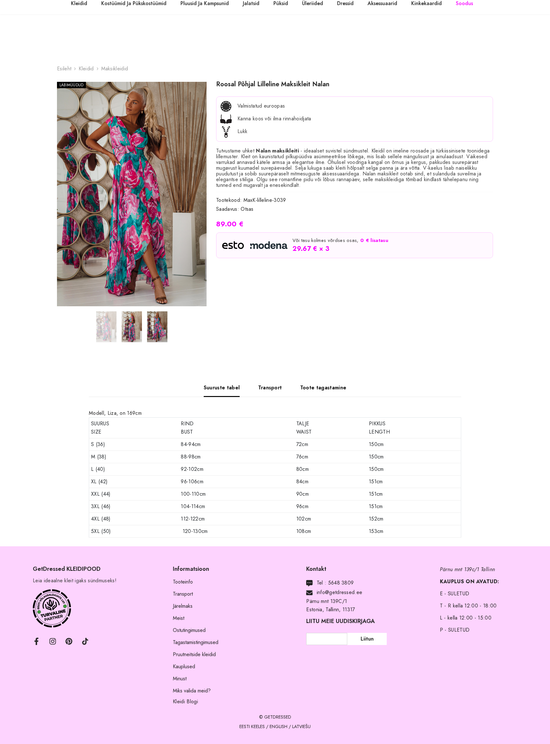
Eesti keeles (252, 726)
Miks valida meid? (192, 690)
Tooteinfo (183, 581)
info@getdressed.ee (340, 592)
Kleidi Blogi (185, 701)
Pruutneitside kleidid (194, 654)
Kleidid (86, 68)
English (278, 726)
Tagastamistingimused (195, 642)
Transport (183, 594)
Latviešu (301, 726)
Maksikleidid (114, 68)
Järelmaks (183, 606)
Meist (178, 618)
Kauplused (184, 666)
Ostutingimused (189, 630)
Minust (180, 678)
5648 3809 (341, 582)
